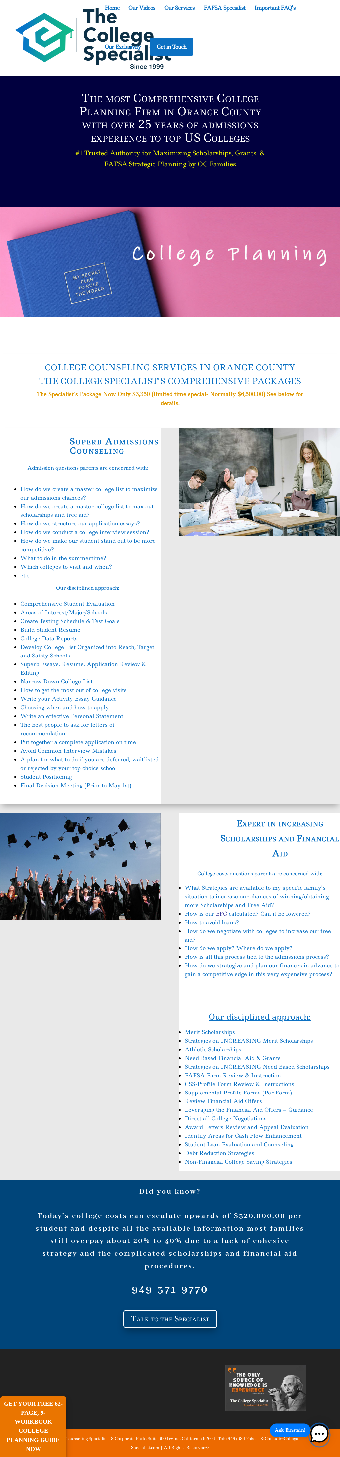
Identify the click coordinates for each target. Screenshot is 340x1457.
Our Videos (141, 8)
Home (112, 8)
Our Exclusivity (123, 47)
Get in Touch (171, 46)
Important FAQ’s (275, 8)
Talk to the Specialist (170, 1319)
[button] (319, 1435)
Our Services (179, 8)
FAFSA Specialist (224, 8)
